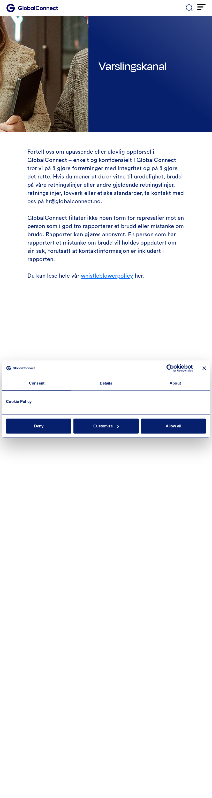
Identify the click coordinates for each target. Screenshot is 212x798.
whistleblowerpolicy (107, 276)
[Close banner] (204, 368)
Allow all (173, 426)
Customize (103, 426)
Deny (38, 426)
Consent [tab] (36, 383)
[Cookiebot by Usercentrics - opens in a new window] (170, 368)
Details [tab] (106, 383)
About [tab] (175, 383)
